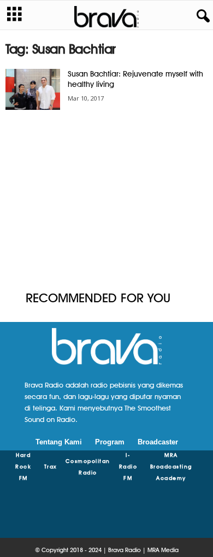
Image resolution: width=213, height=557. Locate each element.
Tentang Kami (59, 442)
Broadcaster (158, 442)
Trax (50, 466)
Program (110, 442)
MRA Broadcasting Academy (171, 466)
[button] (201, 16)
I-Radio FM (128, 466)
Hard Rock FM (23, 466)
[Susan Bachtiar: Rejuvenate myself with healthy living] (32, 89)
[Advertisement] (106, 201)
